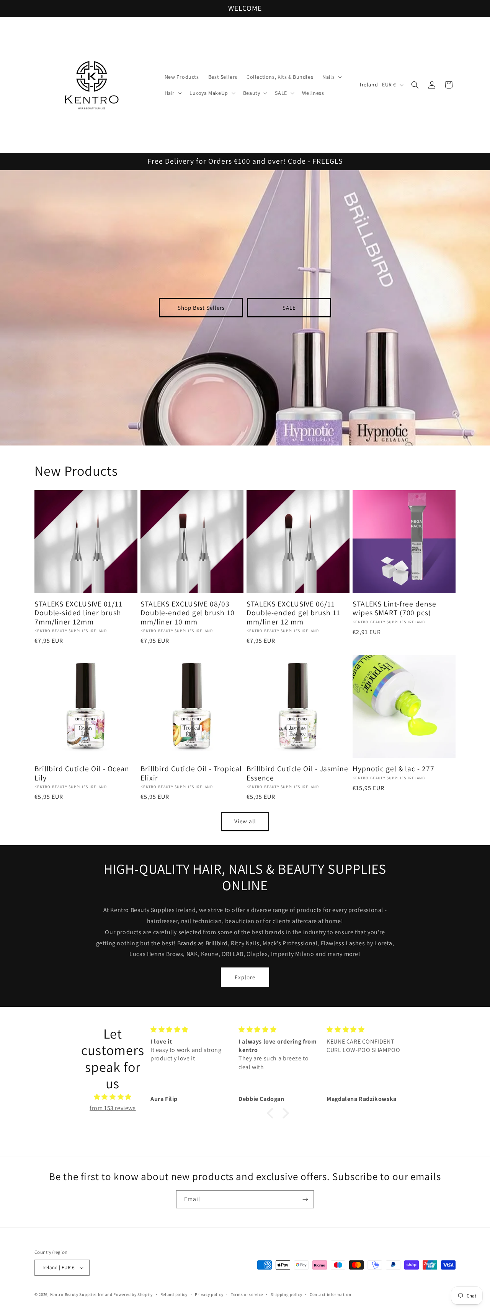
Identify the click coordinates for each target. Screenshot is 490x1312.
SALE (289, 307)
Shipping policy (286, 1294)
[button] (331, 77)
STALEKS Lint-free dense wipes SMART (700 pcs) (394, 609)
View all (245, 821)
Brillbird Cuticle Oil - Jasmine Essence (297, 773)
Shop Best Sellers (201, 307)
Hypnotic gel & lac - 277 (393, 768)
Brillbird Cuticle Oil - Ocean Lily (81, 773)
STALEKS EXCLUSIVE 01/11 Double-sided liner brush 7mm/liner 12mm (78, 613)
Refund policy (174, 1294)
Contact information (330, 1294)
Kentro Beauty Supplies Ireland (81, 1294)
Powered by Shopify (133, 1294)
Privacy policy (209, 1294)
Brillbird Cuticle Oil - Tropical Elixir (191, 773)
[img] (113, 1097)
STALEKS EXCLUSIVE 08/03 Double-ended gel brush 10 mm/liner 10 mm (187, 613)
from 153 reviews (113, 1108)
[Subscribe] (305, 1199)
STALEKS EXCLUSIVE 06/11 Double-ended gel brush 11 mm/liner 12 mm (293, 613)
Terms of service (247, 1294)
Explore (245, 977)
